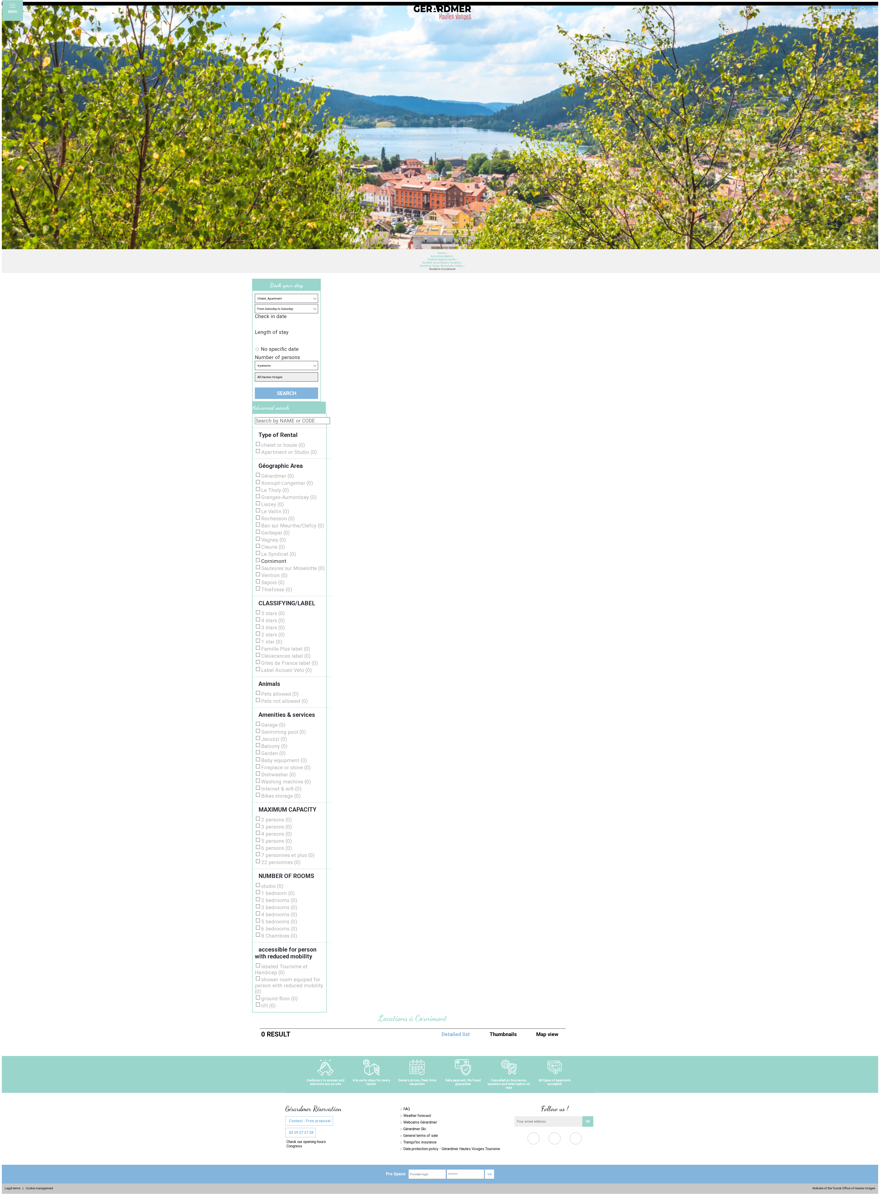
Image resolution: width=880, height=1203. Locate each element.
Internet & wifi (281, 789)
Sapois (273, 582)
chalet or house (283, 445)
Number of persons (277, 357)
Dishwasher (278, 774)
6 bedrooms (279, 929)
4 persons (276, 834)
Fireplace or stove (286, 767)
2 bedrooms (279, 900)
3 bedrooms (279, 907)
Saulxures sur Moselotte (293, 568)
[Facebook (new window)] (533, 1139)
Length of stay (272, 332)
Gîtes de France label (289, 663)
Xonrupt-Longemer (287, 483)
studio (272, 886)
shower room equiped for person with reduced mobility (289, 985)
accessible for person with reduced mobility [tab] (285, 953)
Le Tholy (275, 490)
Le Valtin (275, 511)
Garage (273, 725)
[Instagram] (575, 1139)
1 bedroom (278, 893)
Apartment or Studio (289, 452)
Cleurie (273, 547)
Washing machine (286, 782)
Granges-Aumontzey (289, 497)
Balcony (274, 746)
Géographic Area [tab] (280, 465)
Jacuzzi (274, 739)
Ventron (274, 575)
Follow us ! (554, 1109)
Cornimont (273, 561)
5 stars (273, 613)
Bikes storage (281, 796)
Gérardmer (277, 476)
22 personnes (281, 862)
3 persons (276, 827)
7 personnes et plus (288, 855)
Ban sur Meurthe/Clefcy (292, 526)
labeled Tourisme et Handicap (281, 969)
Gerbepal (275, 533)
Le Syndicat (278, 554)
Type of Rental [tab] (277, 434)
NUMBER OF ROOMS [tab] (286, 876)
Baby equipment (284, 760)
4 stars (273, 620)
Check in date (271, 316)
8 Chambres (279, 936)
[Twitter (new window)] (554, 1139)
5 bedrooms (279, 922)
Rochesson (278, 518)
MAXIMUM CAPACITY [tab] (287, 809)
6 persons (276, 848)
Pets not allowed (284, 701)
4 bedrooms (279, 914)
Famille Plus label (285, 649)
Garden (273, 753)
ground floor (279, 998)
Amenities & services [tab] (286, 714)
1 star (271, 642)
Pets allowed (280, 694)
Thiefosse (276, 589)
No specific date (280, 349)
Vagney (273, 540)
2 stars (273, 635)
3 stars (273, 627)
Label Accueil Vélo (286, 670)
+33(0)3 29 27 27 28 (837, 10)
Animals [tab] (269, 683)
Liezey (272, 504)
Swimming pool (283, 732)
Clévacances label (286, 656)
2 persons (276, 820)
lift (268, 1006)
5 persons (276, 841)
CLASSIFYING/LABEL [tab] (286, 603)
